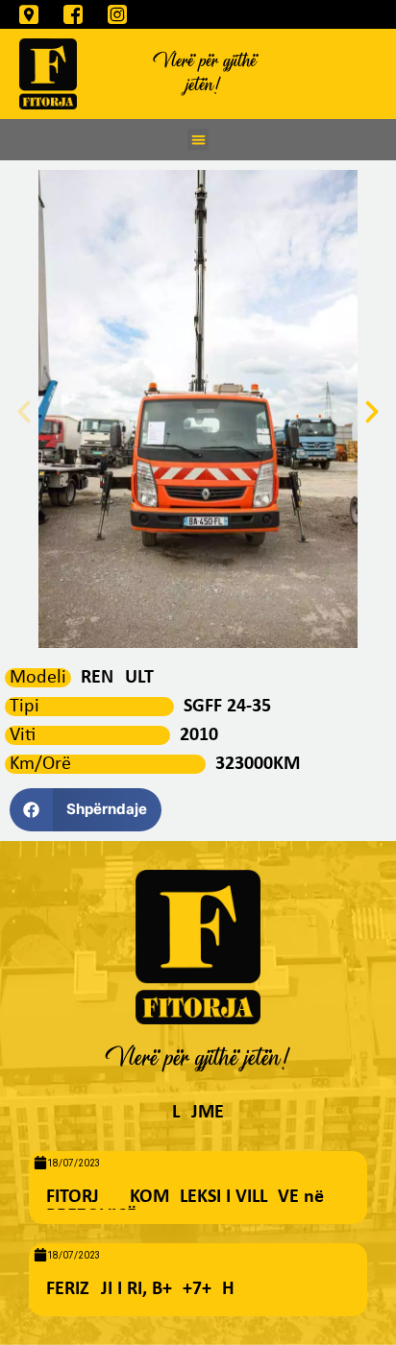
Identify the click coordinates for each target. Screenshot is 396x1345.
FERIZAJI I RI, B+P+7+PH (140, 1289)
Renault (117, 677)
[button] (198, 140)
